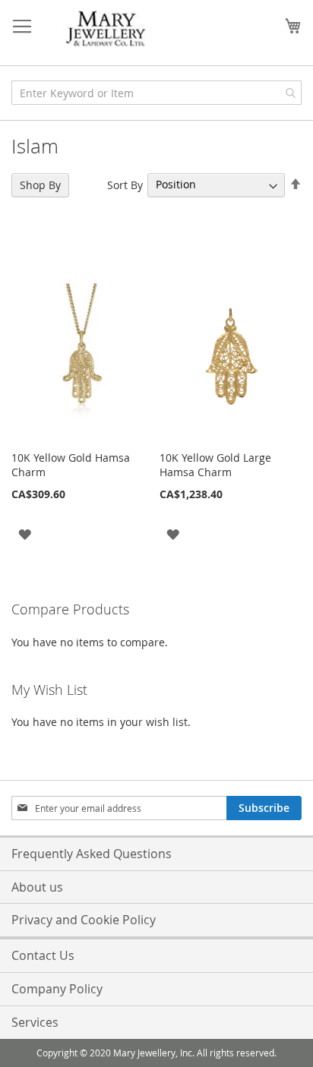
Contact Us (42, 955)
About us (37, 887)
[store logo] (106, 29)
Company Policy (57, 988)
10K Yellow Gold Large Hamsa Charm (215, 464)
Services (34, 1022)
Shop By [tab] (40, 185)
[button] (24, 533)
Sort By (125, 184)
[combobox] (156, 92)
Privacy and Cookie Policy (83, 919)
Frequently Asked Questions (91, 853)
